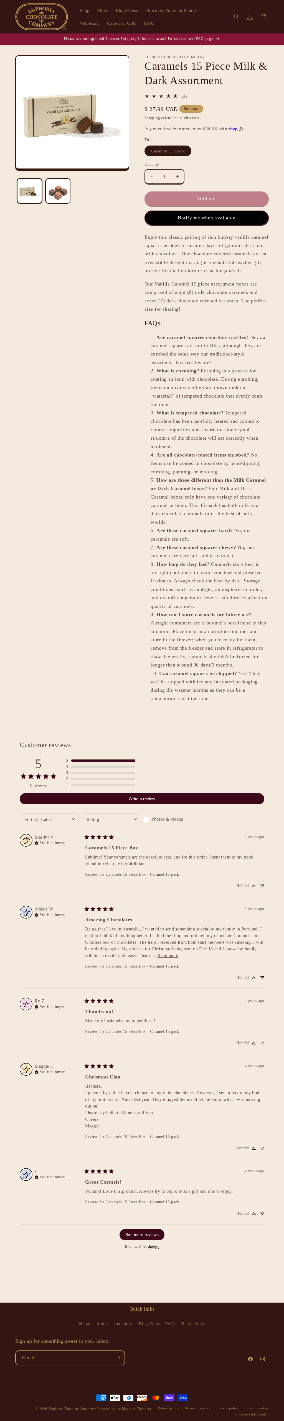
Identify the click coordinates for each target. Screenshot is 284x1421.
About (102, 1323)
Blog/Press (149, 1323)
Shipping (152, 118)
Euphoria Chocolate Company (71, 1409)
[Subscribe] (118, 1357)
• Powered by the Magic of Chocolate (123, 1409)
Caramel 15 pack (171, 152)
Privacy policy (228, 1408)
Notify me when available (206, 218)
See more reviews (142, 1234)
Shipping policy (257, 1408)
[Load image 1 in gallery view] (29, 190)
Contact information (254, 1414)
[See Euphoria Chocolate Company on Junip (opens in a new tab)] (153, 1247)
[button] (236, 16)
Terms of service (198, 1408)
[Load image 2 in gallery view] (57, 190)
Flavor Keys (193, 1323)
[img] (50, 842)
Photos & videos (167, 819)
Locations (123, 1323)
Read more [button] (168, 955)
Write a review (142, 799)
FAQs (170, 1323)
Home (84, 1323)
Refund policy (168, 1408)
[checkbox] (173, 819)
